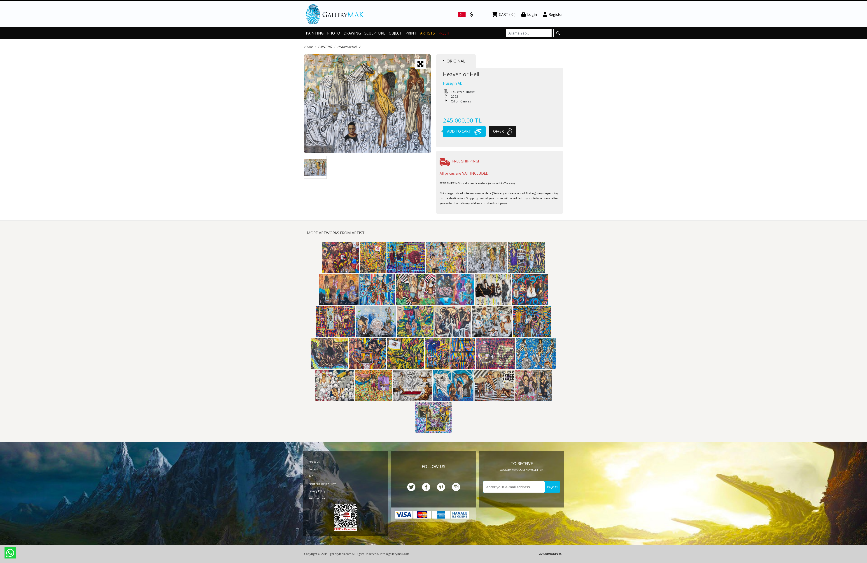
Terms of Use (317, 498)
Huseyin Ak (452, 83)
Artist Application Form (322, 483)
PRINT (411, 33)
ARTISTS (427, 33)
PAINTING (315, 33)
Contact (313, 469)
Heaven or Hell (347, 47)
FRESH (443, 33)
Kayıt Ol (552, 487)
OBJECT (395, 33)
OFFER (499, 131)
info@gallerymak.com (395, 554)
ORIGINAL (456, 61)
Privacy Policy (317, 491)
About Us (314, 461)
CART (507, 14)
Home (308, 47)
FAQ (311, 476)
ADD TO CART (459, 131)
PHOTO (333, 33)
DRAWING (352, 33)
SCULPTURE (374, 33)
